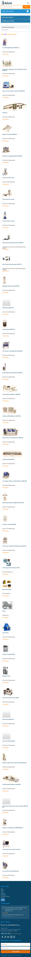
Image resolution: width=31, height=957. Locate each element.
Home (2, 889)
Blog (3, 900)
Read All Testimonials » (7, 916)
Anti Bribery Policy (5, 896)
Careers (2, 890)
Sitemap (3, 897)
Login (2, 892)
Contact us (3, 893)
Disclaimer (3, 894)
